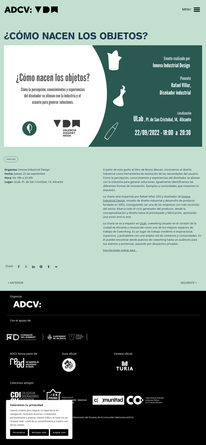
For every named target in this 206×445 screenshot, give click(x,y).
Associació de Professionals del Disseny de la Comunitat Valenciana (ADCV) (95, 417)
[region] (39, 419)
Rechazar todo (39, 432)
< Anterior (15, 282)
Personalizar (19, 432)
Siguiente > (189, 282)
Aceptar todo (59, 432)
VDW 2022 (11, 159)
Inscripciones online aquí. (120, 250)
